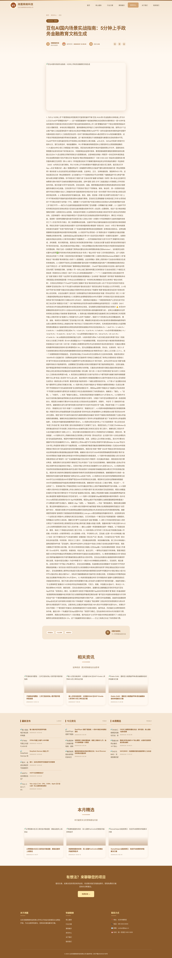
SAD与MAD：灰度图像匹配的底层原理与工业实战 (135, 751)
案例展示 (122, 5)
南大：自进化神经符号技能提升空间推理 (42, 762)
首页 (88, 5)
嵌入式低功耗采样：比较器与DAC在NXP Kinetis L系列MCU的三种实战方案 (86, 697)
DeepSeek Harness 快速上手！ (40, 751)
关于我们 (145, 5)
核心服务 (99, 5)
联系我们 (156, 5)
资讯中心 (133, 5)
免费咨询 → (86, 894)
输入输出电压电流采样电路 (38, 729)
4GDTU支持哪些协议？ (37, 773)
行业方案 (110, 5)
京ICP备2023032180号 (100, 954)
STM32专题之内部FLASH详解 (39, 740)
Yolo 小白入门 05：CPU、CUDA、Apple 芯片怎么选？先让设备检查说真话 (45, 785)
